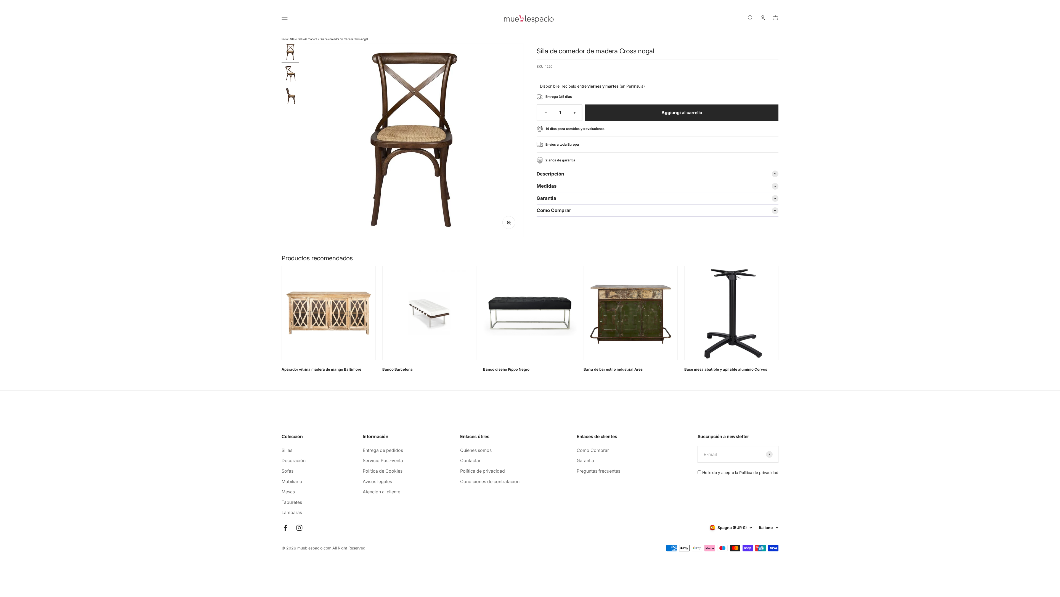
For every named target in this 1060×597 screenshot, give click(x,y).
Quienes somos (476, 450)
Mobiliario (292, 481)
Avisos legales (377, 481)
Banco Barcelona (397, 369)
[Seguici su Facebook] (285, 527)
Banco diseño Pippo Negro (506, 369)
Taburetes (292, 502)
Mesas (288, 491)
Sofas (287, 471)
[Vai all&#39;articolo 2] (290, 75)
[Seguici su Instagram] (299, 527)
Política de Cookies (382, 471)
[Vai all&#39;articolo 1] (290, 52)
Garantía (585, 460)
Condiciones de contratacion (490, 481)
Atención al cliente (381, 491)
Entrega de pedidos (383, 450)
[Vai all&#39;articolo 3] (290, 97)
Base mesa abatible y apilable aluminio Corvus (725, 369)
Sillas (293, 39)
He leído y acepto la (739, 472)
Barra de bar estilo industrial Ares (613, 369)
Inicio (285, 39)
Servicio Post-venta (383, 460)
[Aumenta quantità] (574, 113)
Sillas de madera (307, 39)
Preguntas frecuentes (598, 471)
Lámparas (292, 512)
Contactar (470, 460)
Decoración (294, 460)
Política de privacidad (482, 471)
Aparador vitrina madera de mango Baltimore (321, 369)
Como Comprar (593, 450)
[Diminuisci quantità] (545, 113)
